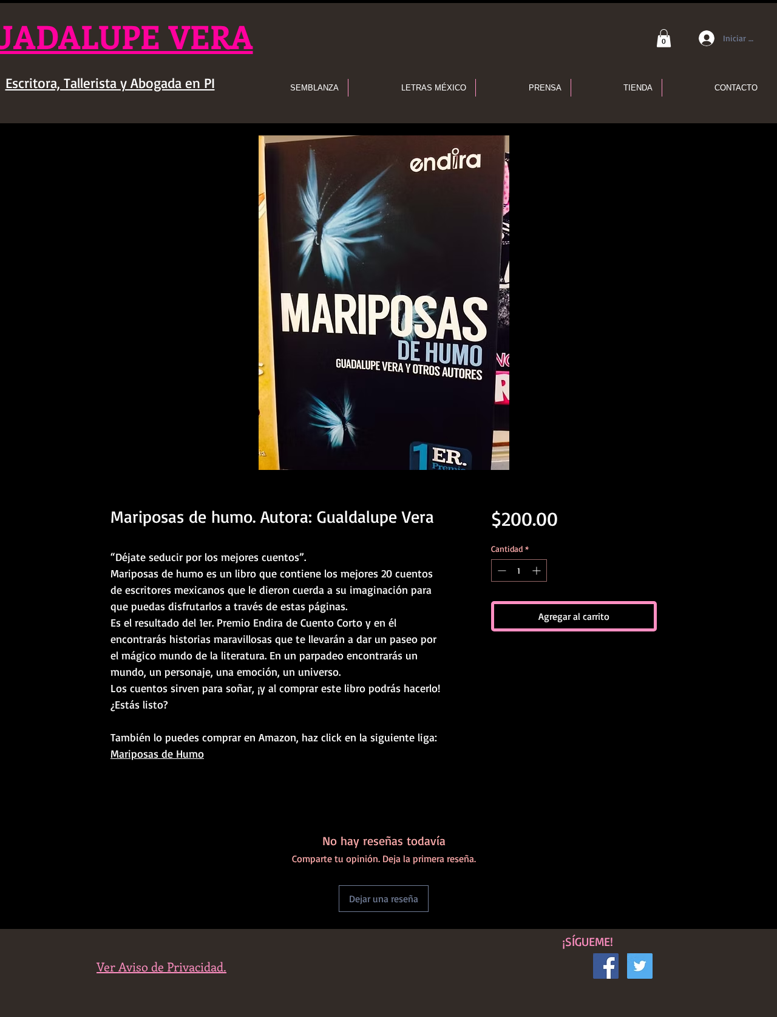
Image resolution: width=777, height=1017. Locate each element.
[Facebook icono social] (606, 966)
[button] (663, 38)
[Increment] (537, 570)
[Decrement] (500, 570)
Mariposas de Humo (157, 753)
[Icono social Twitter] (640, 966)
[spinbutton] (519, 570)
